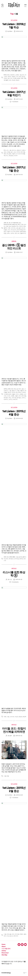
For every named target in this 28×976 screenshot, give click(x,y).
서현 (9, 228)
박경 (24, 226)
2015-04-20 (19, 579)
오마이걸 (14, 397)
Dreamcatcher (8, 224)
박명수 (21, 934)
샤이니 (17, 394)
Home (3, 944)
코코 (10, 80)
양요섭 (23, 76)
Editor (10, 31)
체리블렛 (6, 80)
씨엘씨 (5, 230)
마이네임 (17, 934)
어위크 (5, 78)
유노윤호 (9, 153)
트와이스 (6, 399)
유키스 (24, 397)
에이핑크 (6, 397)
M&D (13, 557)
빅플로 (13, 394)
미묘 (11, 579)
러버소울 (9, 934)
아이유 (18, 152)
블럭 (11, 735)
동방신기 (19, 150)
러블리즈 (22, 390)
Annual (14, 241)
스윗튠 (12, 396)
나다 (7, 150)
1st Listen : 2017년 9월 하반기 (14, 93)
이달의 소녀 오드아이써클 (18, 153)
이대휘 (14, 78)
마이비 (13, 392)
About (4, 946)
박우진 (9, 76)
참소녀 (11, 936)
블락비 (5, 228)
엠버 (25, 934)
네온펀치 (12, 75)
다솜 (9, 226)
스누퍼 (8, 396)
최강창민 (11, 155)
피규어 (16, 155)
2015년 (6, 389)
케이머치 (16, 936)
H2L (19, 224)
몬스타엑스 (19, 392)
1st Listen (14, 20)
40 (7, 223)
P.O (5, 150)
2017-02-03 (19, 174)
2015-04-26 (19, 418)
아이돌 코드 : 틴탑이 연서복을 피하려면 (14, 730)
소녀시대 (13, 228)
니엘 (20, 75)
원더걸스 (19, 397)
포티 (16, 233)
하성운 (13, 80)
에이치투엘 (20, 230)
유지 (5, 936)
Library (4, 950)
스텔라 (16, 396)
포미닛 (10, 399)
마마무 (21, 226)
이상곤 (16, 716)
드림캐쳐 (13, 226)
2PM (5, 223)
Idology (8, 973)
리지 (13, 934)
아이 (9, 230)
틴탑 (5, 233)
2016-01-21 (19, 252)
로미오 (9, 392)
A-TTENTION (14, 223)
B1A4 (5, 75)
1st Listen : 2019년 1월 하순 (14, 25)
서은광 (8, 152)
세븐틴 (13, 76)
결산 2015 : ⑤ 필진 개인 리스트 (14, 246)
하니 (19, 233)
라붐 (18, 390)
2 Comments (15, 582)
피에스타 (15, 399)
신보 (15, 152)
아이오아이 (13, 230)
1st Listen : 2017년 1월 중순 (14, 169)
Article (14, 568)
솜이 (12, 152)
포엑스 (8, 233)
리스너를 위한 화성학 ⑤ (14, 574)
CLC (8, 75)
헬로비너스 (23, 233)
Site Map (4, 955)
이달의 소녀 (10, 231)
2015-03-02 (19, 735)
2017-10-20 (19, 99)
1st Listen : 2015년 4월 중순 (14, 412)
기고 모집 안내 (6, 948)
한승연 (17, 80)
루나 (17, 226)
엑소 (10, 397)
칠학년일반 (23, 231)
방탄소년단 (8, 394)
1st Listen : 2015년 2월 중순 (14, 789)
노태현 (17, 75)
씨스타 (23, 228)
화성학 (24, 716)
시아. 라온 (18, 76)
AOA (9, 389)
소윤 (17, 228)
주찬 (14, 231)
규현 (5, 716)
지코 (8, 936)
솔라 (20, 228)
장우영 (21, 558)
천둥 (25, 78)
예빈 (5, 153)
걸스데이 (18, 389)
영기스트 (10, 78)
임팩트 (18, 78)
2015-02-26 (19, 795)
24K (5, 557)
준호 (22, 78)
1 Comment (15, 101)
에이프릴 (22, 152)
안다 (20, 396)
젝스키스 (6, 155)
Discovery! (5, 953)
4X (9, 223)
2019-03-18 (19, 31)
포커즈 (12, 233)
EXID (13, 224)
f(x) (16, 224)
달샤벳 (20, 557)
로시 (23, 75)
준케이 (18, 231)
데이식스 (14, 150)
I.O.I (22, 224)
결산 (23, 389)
